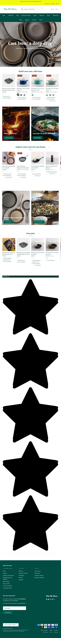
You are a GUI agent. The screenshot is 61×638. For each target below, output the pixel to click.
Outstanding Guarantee (52, 171)
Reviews (5, 276)
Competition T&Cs (7, 588)
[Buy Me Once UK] (10, 9)
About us (21, 571)
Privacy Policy (6, 583)
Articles (34, 20)
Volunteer (21, 579)
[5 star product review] (52, 101)
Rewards (53, 3)
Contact (37, 568)
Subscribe (8, 612)
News (51, 632)
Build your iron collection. (30, 71)
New (4, 15)
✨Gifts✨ (10, 15)
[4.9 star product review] (9, 177)
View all (30, 149)
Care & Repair (45, 632)
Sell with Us (37, 573)
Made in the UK (6, 96)
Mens (48, 15)
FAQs (4, 571)
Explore (27, 20)
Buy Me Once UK (9, 628)
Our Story (21, 568)
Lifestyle (51, 630)
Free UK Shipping (7, 98)
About (40, 20)
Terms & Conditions (7, 585)
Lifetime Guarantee (22, 97)
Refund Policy (6, 581)
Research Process (23, 573)
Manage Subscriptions (8, 575)
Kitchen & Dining (26, 15)
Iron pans (30, 233)
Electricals (55, 15)
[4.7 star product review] (23, 177)
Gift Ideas (56, 630)
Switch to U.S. (47, 3)
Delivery (5, 573)
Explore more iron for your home (30, 147)
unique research (36, 1)
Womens (42, 15)
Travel (20, 20)
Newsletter (21, 575)
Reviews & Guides (44, 630)
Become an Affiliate (39, 577)
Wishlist (57, 3)
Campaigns (56, 632)
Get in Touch (38, 571)
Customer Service (7, 568)
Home (35, 15)
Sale (17, 15)
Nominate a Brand (39, 575)
